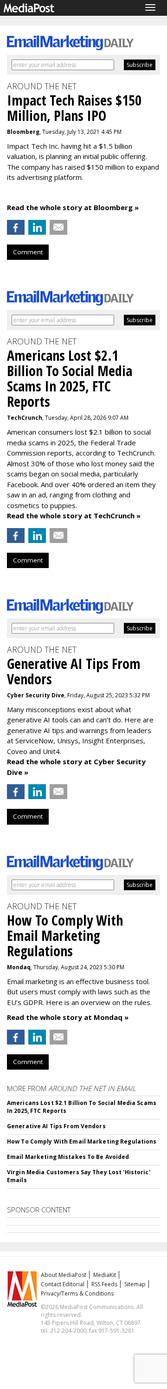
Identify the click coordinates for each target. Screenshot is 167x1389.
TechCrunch (24, 418)
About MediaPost (63, 1275)
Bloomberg (23, 132)
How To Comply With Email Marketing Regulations (82, 1141)
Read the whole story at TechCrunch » (74, 515)
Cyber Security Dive (35, 695)
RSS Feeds (104, 1284)
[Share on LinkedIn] (37, 227)
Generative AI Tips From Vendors (56, 1126)
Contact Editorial (62, 1284)
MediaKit (104, 1275)
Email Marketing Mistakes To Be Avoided (68, 1157)
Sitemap (135, 1284)
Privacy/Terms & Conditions (77, 1293)
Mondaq (19, 967)
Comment (28, 252)
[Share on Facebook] (16, 227)
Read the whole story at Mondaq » (67, 1017)
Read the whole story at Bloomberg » (73, 207)
